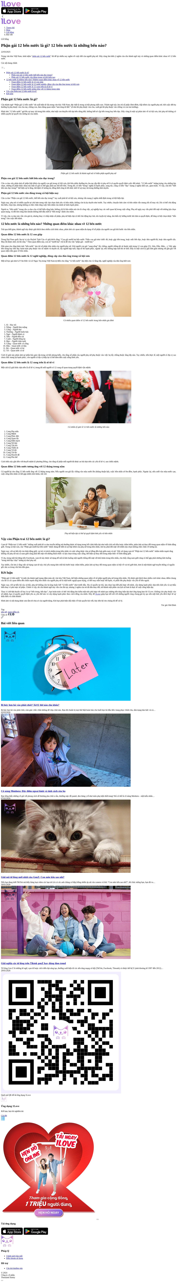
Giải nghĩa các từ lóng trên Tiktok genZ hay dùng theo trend (33, 963)
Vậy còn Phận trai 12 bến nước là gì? (21, 91)
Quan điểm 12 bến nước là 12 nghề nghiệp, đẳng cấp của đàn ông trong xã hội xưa (45, 84)
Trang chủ (10, 28)
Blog (8, 30)
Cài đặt (4, 1115)
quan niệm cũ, (13, 612)
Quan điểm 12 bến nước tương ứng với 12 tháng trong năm (35, 89)
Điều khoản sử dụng (14, 1258)
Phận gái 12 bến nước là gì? (17, 72)
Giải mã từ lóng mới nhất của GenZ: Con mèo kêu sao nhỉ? (32, 877)
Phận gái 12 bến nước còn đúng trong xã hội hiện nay (33, 77)
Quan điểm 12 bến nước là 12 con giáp (27, 82)
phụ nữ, (4, 612)
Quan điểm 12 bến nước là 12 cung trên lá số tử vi (31, 87)
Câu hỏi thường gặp (14, 1268)
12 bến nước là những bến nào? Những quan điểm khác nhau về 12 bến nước (38, 79)
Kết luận (9, 94)
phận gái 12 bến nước (41, 56)
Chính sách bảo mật (14, 1256)
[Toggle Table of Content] (3, 68)
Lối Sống (10, 32)
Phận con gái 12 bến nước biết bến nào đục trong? (31, 75)
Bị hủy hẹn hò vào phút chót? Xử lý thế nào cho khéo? (30, 705)
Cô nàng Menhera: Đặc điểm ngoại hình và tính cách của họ (33, 791)
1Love (98, 594)
